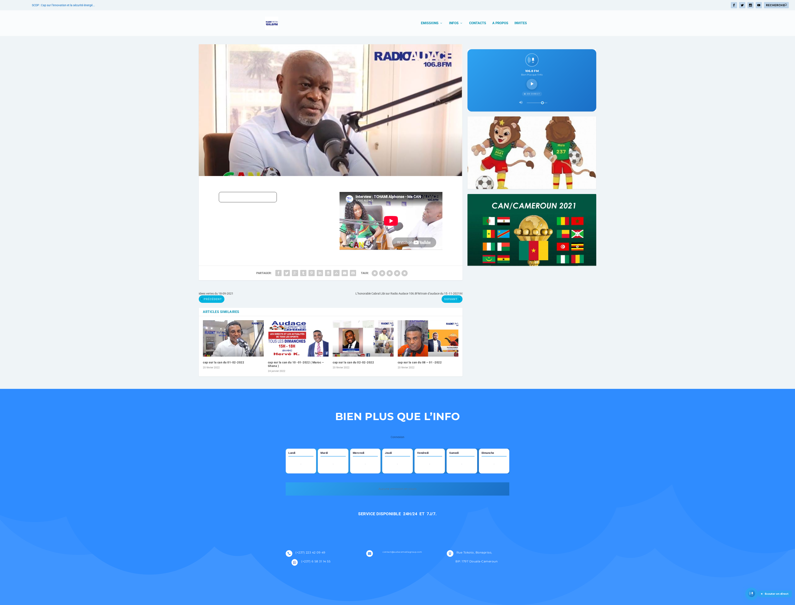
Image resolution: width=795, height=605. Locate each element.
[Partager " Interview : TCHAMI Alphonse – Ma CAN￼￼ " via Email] (345, 273)
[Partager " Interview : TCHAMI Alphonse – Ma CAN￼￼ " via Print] (353, 273)
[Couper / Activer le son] (520, 102)
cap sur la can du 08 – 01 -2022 (420, 362)
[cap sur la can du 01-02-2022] (233, 338)
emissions (429, 23)
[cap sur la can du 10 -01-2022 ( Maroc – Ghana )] (298, 338)
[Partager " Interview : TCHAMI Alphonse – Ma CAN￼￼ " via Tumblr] (303, 273)
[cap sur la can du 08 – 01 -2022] (428, 338)
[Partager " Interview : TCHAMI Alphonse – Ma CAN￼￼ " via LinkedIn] (320, 273)
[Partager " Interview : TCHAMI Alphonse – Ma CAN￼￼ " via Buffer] (328, 273)
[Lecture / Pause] (531, 84)
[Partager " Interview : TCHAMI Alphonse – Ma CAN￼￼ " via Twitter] (287, 273)
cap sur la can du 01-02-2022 (223, 362)
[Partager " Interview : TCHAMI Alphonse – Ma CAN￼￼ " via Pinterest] (311, 273)
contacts (477, 23)
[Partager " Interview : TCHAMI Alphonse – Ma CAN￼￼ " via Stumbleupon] (336, 273)
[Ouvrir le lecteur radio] (751, 594)
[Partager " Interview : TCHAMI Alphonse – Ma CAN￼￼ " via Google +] (295, 273)
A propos (500, 23)
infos (454, 23)
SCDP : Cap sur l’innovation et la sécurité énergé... (63, 5)
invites (520, 23)
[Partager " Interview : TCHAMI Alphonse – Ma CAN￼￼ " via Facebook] (278, 273)
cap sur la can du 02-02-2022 (353, 362)
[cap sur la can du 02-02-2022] (363, 338)
